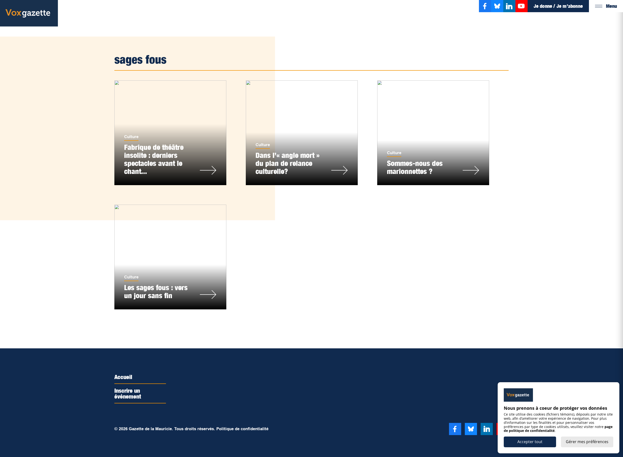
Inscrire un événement (127, 393)
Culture (131, 136)
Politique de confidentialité (242, 429)
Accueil (123, 376)
